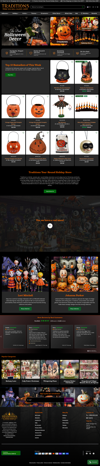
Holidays (64, 415)
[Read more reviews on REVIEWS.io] (92, 351)
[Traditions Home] (15, 7)
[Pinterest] (90, 453)
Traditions (11, 422)
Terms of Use (38, 432)
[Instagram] (93, 453)
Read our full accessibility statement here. (9, 436)
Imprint (37, 437)
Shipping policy (56, 462)
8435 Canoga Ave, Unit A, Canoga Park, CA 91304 (91, 426)
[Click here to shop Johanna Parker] (74, 291)
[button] (93, 7)
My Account (38, 425)
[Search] (83, 7)
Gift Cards (37, 415)
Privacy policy (40, 462)
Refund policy (32, 462)
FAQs (36, 422)
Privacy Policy (38, 427)
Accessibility (38, 435)
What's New (65, 422)
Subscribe (69, 400)
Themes (64, 425)
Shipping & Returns (40, 430)
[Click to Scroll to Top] (97, 457)
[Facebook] (86, 453)
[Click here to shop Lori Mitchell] (25, 291)
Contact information (66, 462)
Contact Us (38, 420)
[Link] (26, 31)
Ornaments (65, 420)
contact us (10, 432)
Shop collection (25, 308)
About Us (37, 417)
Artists (64, 417)
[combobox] (57, 7)
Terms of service (48, 462)
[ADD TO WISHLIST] (72, 62)
